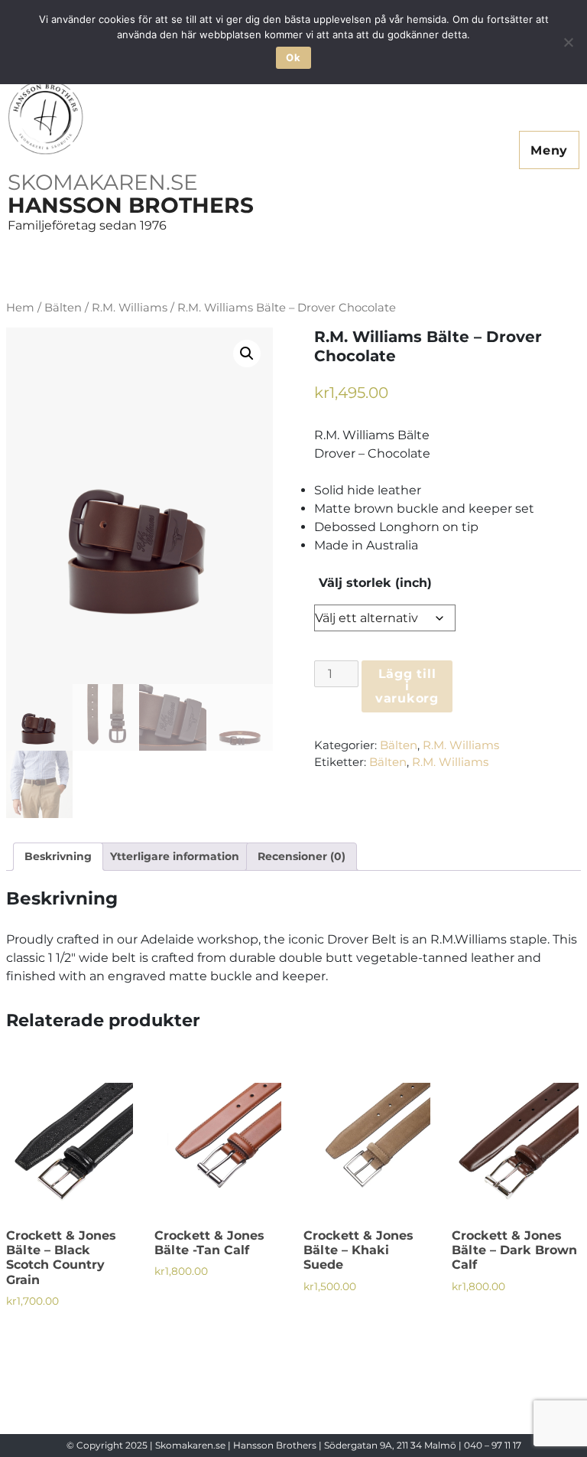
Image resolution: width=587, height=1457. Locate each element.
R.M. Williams (129, 308)
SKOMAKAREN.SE (103, 182)
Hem (20, 308)
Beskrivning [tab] (58, 856)
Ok (293, 57)
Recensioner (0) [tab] (301, 856)
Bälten (63, 308)
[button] (247, 353)
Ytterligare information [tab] (174, 856)
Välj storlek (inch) (375, 583)
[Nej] (568, 42)
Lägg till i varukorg (407, 686)
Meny (549, 150)
